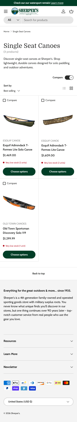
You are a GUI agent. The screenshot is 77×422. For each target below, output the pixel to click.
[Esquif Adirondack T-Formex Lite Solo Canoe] (19, 120)
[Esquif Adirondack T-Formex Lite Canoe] (57, 120)
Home (6, 31)
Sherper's (15, 413)
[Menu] (6, 11)
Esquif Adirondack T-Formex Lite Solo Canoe (17, 147)
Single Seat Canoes (21, 31)
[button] (71, 11)
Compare (58, 77)
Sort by (8, 85)
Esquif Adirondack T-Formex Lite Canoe (54, 147)
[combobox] (38, 20)
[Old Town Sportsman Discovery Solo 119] (19, 203)
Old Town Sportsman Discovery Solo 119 (16, 230)
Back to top (38, 273)
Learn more (57, 2)
